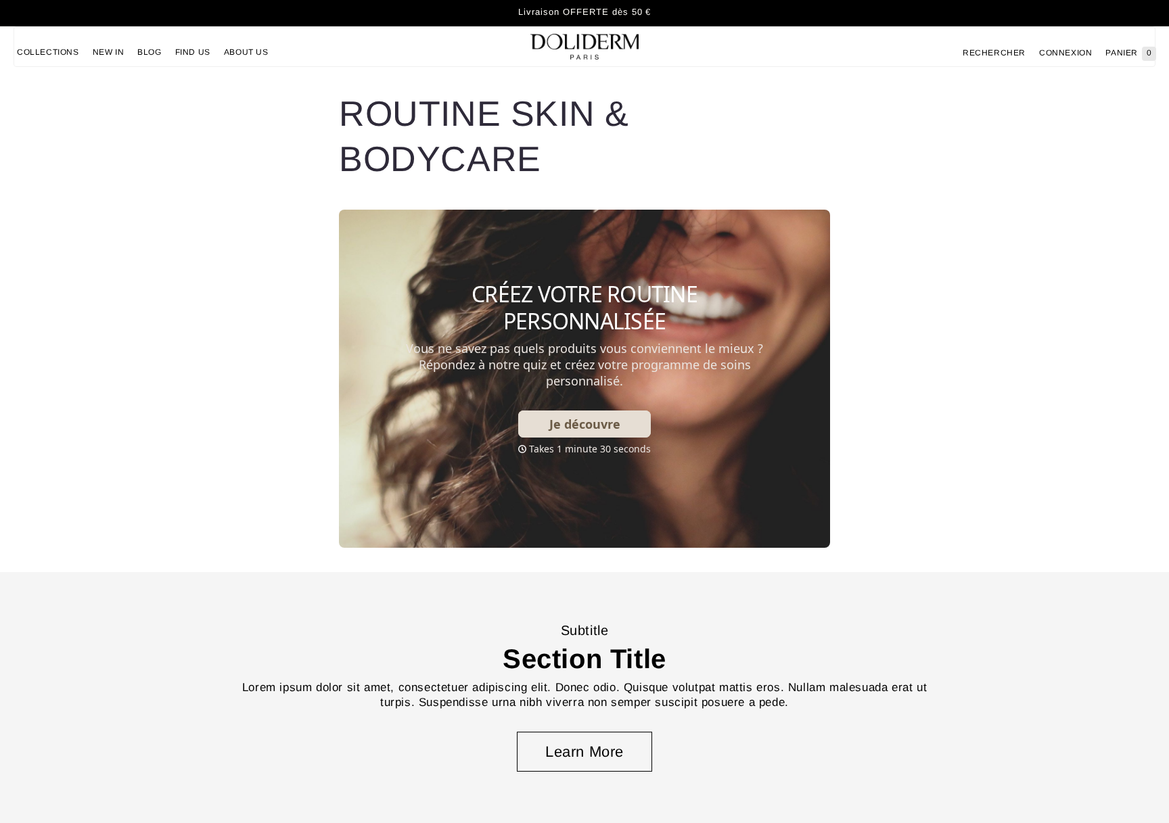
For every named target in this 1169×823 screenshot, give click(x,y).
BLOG (149, 52)
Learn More (584, 751)
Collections (48, 52)
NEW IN (108, 52)
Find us (192, 52)
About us (246, 52)
